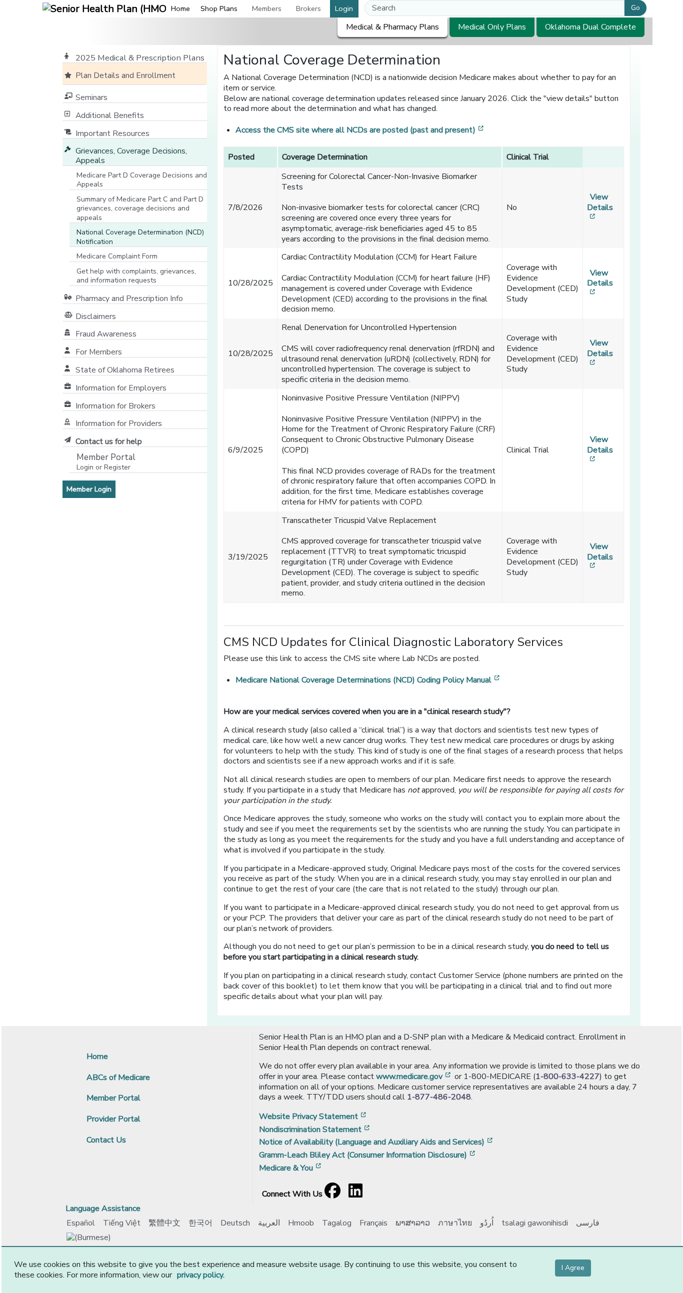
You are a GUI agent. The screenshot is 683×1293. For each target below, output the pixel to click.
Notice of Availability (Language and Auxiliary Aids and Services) (376, 1142)
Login (344, 9)
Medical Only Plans (492, 27)
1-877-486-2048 (439, 1097)
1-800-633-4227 (568, 1076)
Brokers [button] (308, 9)
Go (635, 7)
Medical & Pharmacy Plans (392, 27)
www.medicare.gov (414, 1076)
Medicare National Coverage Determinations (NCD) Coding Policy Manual (369, 680)
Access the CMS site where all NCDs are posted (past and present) (361, 130)
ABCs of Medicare (118, 1077)
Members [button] (267, 9)
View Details (600, 207)
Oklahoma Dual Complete (590, 27)
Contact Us (106, 1140)
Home (180, 9)
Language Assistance (103, 1208)
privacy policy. (200, 1275)
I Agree (573, 1267)
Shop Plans (219, 9)
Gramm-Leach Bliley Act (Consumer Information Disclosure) (368, 1155)
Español (80, 1223)
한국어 (200, 1223)
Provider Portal (113, 1119)
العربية (269, 1223)
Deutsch (235, 1223)
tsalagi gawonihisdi (535, 1223)
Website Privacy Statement (313, 1116)
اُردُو (487, 1223)
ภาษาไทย (455, 1223)
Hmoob (301, 1223)
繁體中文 (164, 1223)
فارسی (588, 1223)
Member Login (91, 489)
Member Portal (113, 1098)
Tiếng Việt (121, 1223)
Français (374, 1223)
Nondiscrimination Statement (315, 1129)
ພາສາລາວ (413, 1223)
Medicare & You (291, 1168)
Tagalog (337, 1223)
